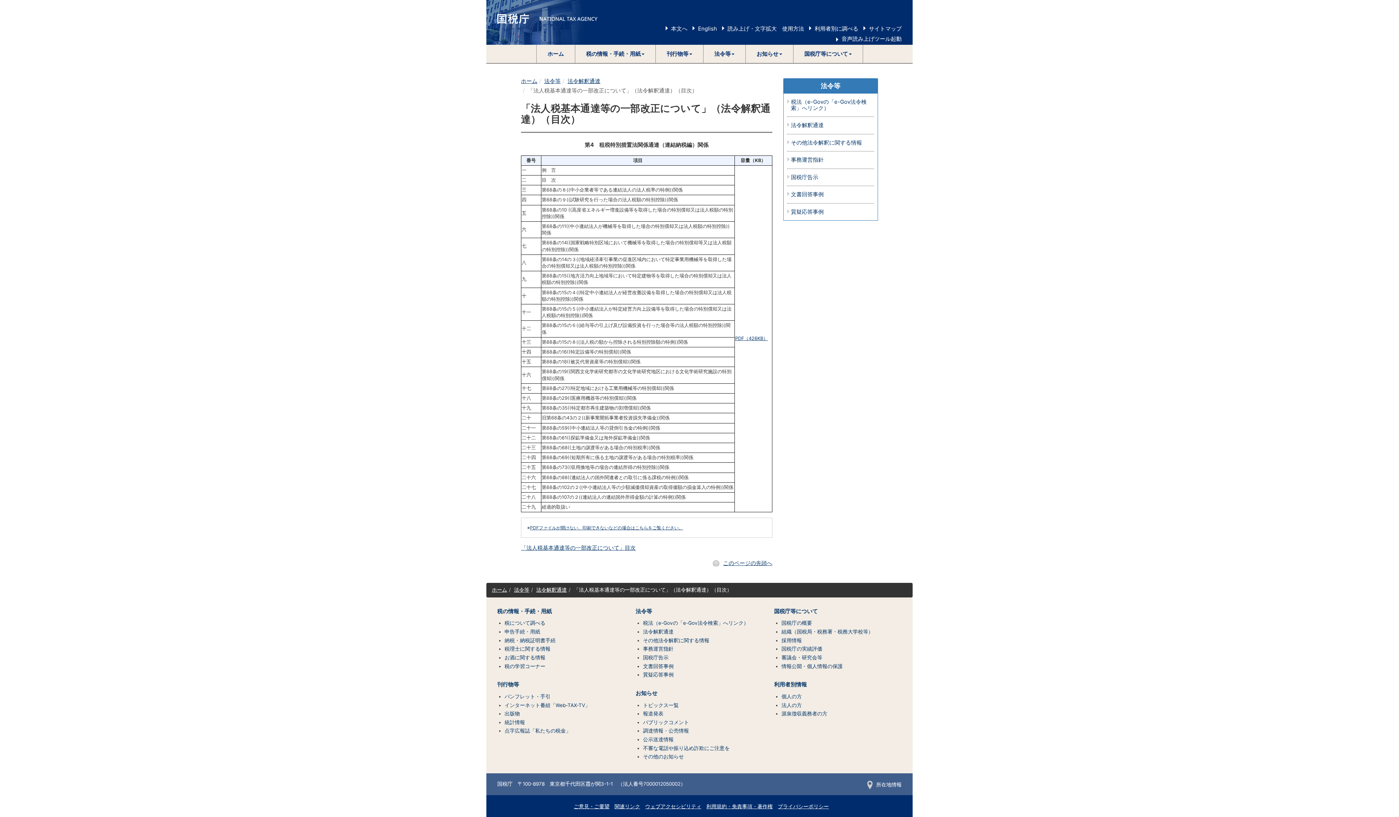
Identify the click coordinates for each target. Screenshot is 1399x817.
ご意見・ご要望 (592, 806)
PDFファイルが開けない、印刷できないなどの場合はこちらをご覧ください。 (606, 527)
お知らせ (647, 693)
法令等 (552, 81)
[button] (615, 54)
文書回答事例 (807, 195)
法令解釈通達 (584, 81)
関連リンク (627, 806)
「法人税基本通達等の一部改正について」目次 (578, 547)
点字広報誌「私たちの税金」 (538, 731)
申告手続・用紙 (522, 632)
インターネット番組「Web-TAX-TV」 (547, 705)
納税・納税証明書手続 (530, 640)
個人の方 (791, 696)
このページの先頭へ (747, 563)
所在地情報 (889, 785)
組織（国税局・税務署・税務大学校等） (827, 632)
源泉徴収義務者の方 (804, 714)
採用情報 (791, 640)
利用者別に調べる (836, 28)
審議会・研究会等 (801, 657)
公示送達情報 (658, 739)
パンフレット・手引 (527, 696)
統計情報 (515, 722)
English (707, 28)
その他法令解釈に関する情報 (826, 143)
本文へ (679, 28)
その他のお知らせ (663, 756)
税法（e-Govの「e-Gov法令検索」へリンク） (829, 105)
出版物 (512, 714)
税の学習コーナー (525, 666)
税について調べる (525, 623)
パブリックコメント (666, 722)
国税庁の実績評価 (801, 649)
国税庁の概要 (796, 623)
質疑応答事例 (807, 212)
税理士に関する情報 (527, 649)
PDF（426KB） (751, 338)
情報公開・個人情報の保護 (812, 666)
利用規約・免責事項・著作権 (739, 806)
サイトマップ (885, 28)
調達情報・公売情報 (666, 731)
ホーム (556, 53)
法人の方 (791, 705)
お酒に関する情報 (525, 657)
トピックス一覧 (661, 705)
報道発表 (653, 714)
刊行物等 (508, 684)
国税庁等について (796, 611)
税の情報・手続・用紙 (524, 611)
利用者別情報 (790, 684)
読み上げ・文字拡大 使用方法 (766, 28)
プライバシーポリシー (803, 806)
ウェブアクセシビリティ (673, 806)
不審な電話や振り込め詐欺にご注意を (686, 748)
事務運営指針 (807, 160)
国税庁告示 (804, 177)
